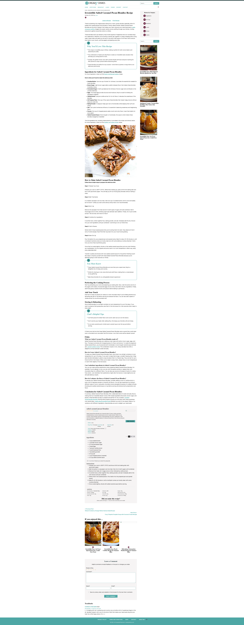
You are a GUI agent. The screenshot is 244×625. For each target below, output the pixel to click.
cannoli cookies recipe (93, 346)
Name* (88, 586)
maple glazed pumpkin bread (103, 401)
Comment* (89, 571)
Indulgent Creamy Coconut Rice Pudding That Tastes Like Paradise (149, 104)
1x (129, 436)
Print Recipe (116, 20)
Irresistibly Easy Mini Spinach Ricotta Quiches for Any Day (149, 72)
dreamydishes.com (129, 622)
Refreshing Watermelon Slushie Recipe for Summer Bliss (128, 550)
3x (134, 436)
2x (131, 436)
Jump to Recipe (106, 20)
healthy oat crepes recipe (111, 122)
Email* (113, 586)
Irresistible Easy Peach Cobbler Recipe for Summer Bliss (111, 550)
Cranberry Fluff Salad (91, 606)
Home (86, 10)
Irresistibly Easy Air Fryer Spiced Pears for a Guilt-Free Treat (93, 550)
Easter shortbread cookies (111, 74)
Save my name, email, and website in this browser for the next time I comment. (111, 592)
